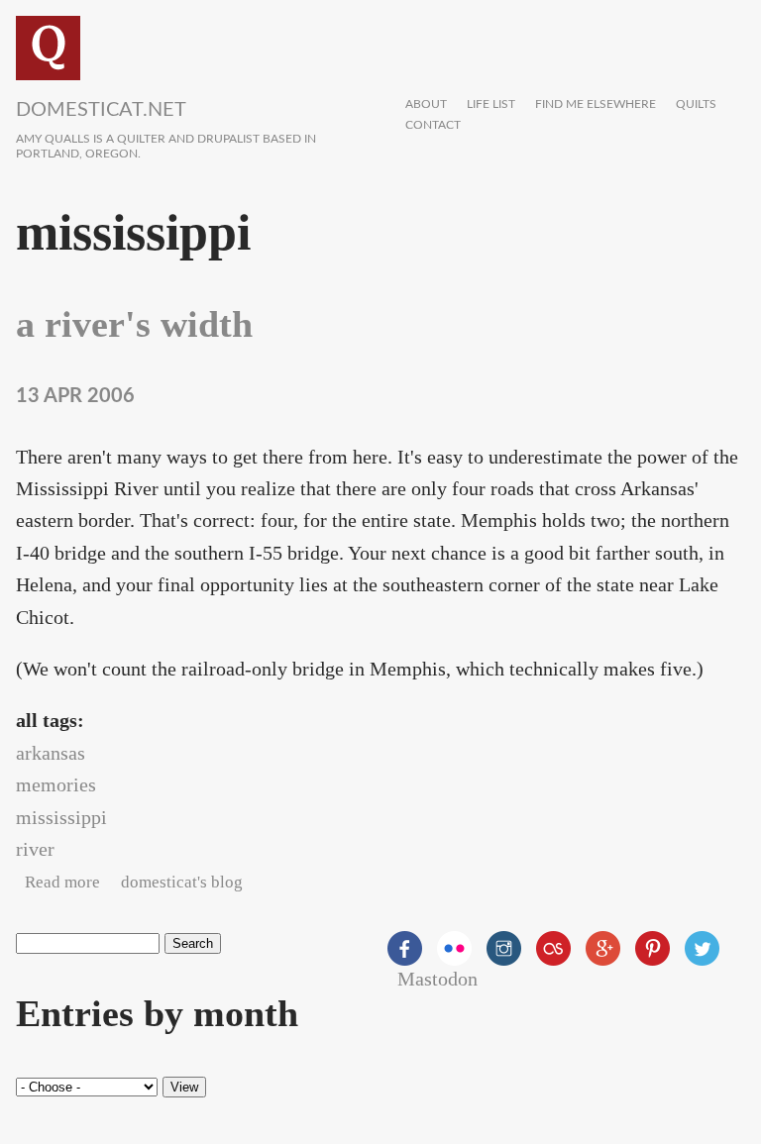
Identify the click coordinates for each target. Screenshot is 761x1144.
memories (56, 784)
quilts (696, 104)
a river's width (134, 324)
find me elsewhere (595, 104)
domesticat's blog (182, 882)
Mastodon (437, 978)
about (426, 104)
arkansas (50, 753)
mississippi (61, 817)
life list (491, 104)
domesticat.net (101, 110)
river (35, 849)
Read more (62, 882)
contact (433, 125)
